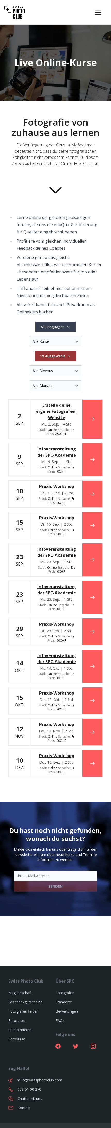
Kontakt (24, 1107)
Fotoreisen (17, 1020)
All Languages (52, 326)
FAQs (60, 1020)
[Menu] (98, 12)
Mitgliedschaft (20, 992)
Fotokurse (16, 1039)
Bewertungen (67, 1011)
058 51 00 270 (29, 1089)
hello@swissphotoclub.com (36, 1080)
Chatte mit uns (30, 1098)
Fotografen (65, 992)
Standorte (64, 1002)
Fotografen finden (23, 1011)
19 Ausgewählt (52, 356)
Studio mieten (19, 1029)
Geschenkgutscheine (25, 1002)
